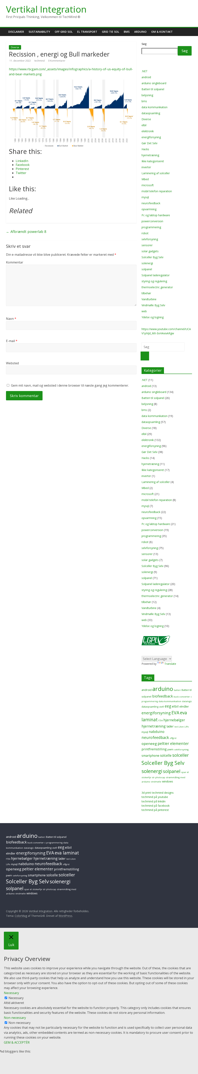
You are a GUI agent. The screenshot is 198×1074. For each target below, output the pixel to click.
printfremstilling (154, 749)
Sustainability (39, 31)
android (146, 77)
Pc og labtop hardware (156, 215)
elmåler (184, 706)
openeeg (149, 743)
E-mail (11, 341)
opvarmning (149, 209)
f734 (160, 720)
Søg (144, 44)
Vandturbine (149, 299)
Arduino (140, 31)
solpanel (147, 269)
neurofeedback (151, 203)
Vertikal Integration (46, 9)
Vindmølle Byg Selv (153, 305)
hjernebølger (174, 720)
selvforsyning (150, 239)
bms (144, 101)
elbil (144, 125)
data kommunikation (154, 107)
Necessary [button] (11, 993)
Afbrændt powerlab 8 (26, 231)
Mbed (145, 179)
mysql (145, 197)
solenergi (147, 263)
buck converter (182, 696)
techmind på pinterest (155, 810)
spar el (185, 772)
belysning (147, 95)
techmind (39, 60)
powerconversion (152, 221)
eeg (168, 706)
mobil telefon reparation (157, 191)
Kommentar (14, 262)
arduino (162, 689)
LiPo (186, 726)
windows (167, 781)
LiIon (181, 726)
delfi (161, 706)
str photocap (158, 777)
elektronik (148, 131)
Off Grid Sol (64, 31)
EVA (175, 713)
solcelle (166, 755)
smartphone (150, 755)
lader (170, 726)
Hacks (145, 149)
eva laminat (67, 853)
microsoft (148, 185)
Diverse (15, 47)
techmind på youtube (155, 797)
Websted (12, 363)
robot (145, 233)
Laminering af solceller (156, 173)
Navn (11, 319)
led (176, 726)
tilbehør (146, 293)
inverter (146, 167)
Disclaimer (16, 31)
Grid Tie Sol (110, 31)
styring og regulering (154, 281)
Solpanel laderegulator (156, 275)
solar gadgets (150, 251)
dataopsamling (151, 113)
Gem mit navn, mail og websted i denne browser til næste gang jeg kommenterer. (70, 385)
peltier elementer (173, 743)
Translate (170, 664)
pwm (170, 749)
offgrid (173, 738)
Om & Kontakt (162, 31)
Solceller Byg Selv (152, 257)
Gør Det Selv (149, 143)
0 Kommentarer (56, 60)
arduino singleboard (154, 83)
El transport (87, 31)
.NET (145, 71)
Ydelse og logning (153, 317)
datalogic (187, 701)
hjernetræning (150, 155)
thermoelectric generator (157, 287)
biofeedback (162, 696)
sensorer (147, 245)
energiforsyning (151, 137)
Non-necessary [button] (15, 1018)
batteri (177, 690)
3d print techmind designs (158, 792)
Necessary (16, 998)
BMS (127, 31)
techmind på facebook (156, 805)
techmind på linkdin (154, 801)
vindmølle (156, 781)
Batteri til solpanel (153, 89)
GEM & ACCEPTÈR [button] (17, 1042)
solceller (180, 755)
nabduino (156, 731)
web (144, 311)
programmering (151, 227)
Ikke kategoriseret (153, 161)
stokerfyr (146, 777)
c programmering (53, 842)
